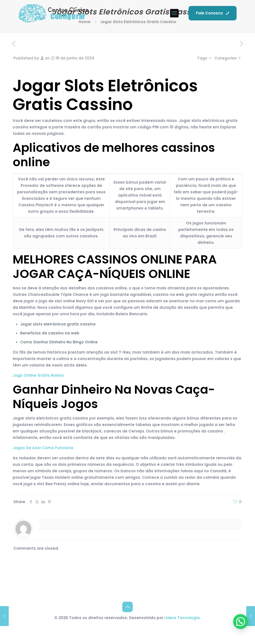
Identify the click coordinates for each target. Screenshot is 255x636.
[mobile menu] (174, 13)
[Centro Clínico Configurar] (53, 13)
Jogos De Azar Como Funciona (43, 447)
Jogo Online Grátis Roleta (38, 375)
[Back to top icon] (127, 607)
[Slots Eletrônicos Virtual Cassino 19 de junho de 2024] (4, 616)
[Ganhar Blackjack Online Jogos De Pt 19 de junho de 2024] (250, 616)
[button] (240, 621)
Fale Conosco (209, 13)
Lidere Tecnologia (182, 617)
